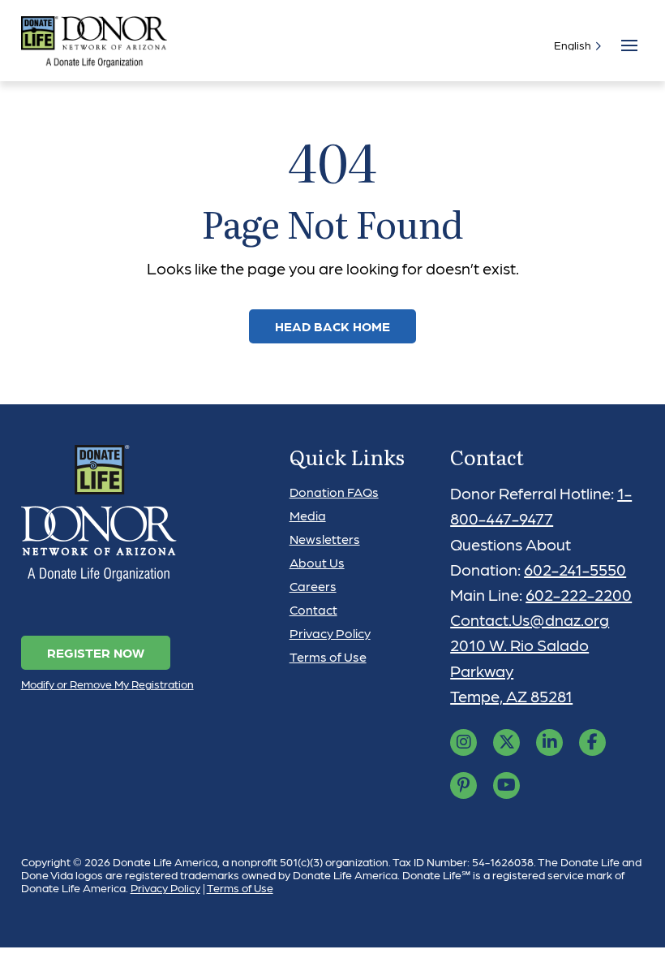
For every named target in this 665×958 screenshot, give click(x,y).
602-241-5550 (575, 569)
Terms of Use (328, 656)
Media (308, 515)
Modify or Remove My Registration (107, 683)
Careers (313, 585)
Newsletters (325, 538)
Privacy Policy (330, 632)
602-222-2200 (579, 594)
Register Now (95, 652)
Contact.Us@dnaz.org (529, 619)
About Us (317, 562)
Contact (313, 609)
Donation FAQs (334, 491)
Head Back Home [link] (332, 325)
